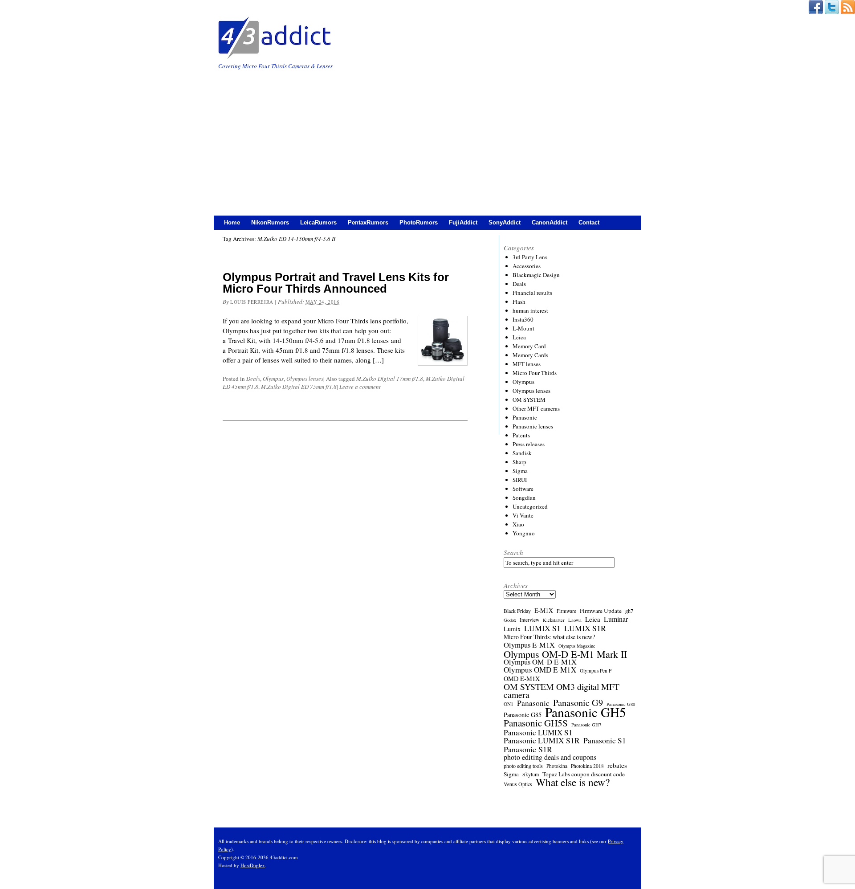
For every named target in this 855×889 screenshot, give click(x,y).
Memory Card (529, 346)
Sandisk (522, 453)
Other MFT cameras (536, 408)
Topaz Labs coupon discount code (583, 774)
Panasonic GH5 (585, 712)
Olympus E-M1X (529, 645)
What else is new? (573, 782)
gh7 (629, 610)
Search (513, 552)
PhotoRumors (418, 222)
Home (232, 222)
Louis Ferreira (251, 301)
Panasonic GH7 (586, 725)
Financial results (532, 293)
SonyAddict (505, 222)
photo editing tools (523, 765)
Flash (519, 302)
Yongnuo (524, 533)
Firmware (566, 611)
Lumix (512, 629)
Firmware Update (601, 611)
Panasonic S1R (528, 749)
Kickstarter (554, 620)
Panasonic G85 (523, 715)
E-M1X (543, 611)
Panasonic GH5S (536, 723)
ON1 (508, 704)
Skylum (530, 774)
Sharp (519, 462)
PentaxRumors (368, 222)
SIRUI (520, 480)
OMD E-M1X (522, 679)
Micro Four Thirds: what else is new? (549, 637)
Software (523, 489)
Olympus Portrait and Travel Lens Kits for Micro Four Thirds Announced (336, 282)
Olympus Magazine (576, 646)
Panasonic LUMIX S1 (538, 733)
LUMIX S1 (542, 628)
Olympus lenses (304, 379)
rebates (617, 765)
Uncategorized (530, 506)
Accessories (527, 266)
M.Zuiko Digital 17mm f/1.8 (389, 379)
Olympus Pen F (595, 670)
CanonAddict (549, 222)
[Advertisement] (427, 137)
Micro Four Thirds (535, 373)
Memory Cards (530, 355)
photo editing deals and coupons (550, 757)
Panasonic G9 (578, 703)
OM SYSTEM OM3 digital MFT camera (561, 691)
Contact (588, 222)
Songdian (524, 497)
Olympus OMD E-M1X (540, 670)
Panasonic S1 (604, 741)
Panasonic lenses (533, 426)
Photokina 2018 (587, 766)
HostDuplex (252, 865)
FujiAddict (463, 222)
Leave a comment (360, 387)
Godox (510, 620)
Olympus (273, 379)
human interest (530, 310)
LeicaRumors (318, 222)
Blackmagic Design (536, 275)
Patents (521, 435)
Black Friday (517, 610)
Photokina (556, 766)
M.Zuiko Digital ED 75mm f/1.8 (299, 387)
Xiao (518, 524)
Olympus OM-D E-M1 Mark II (565, 654)
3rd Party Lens (530, 257)
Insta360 (523, 319)
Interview (529, 619)
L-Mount (523, 328)
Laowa (575, 620)
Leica (519, 337)
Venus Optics (518, 783)
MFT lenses (527, 364)
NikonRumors (270, 222)
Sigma (520, 471)
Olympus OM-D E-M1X (540, 662)
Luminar (616, 619)
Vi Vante (523, 515)
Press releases (529, 444)
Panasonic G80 (621, 704)
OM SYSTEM (529, 400)
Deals (253, 379)
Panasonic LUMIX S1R (542, 741)
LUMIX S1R (585, 628)
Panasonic (525, 417)
